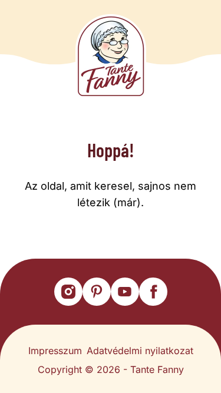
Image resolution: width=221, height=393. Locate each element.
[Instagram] (68, 292)
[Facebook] (153, 292)
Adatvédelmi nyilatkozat (140, 350)
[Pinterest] (97, 292)
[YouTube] (125, 292)
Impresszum (55, 350)
